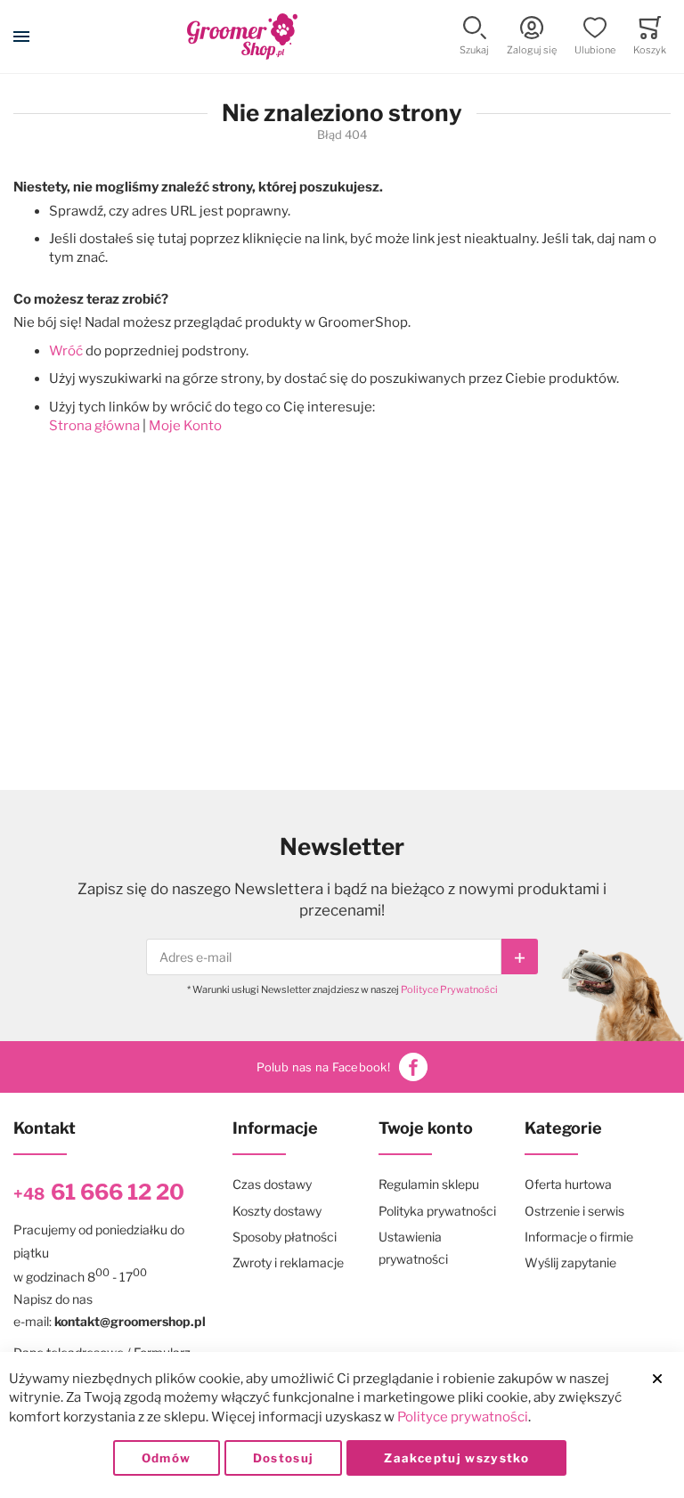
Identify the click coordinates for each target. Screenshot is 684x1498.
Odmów (166, 1458)
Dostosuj (283, 1458)
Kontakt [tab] (44, 1128)
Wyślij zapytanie (570, 1262)
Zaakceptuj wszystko (456, 1458)
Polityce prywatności (462, 1417)
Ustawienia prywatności (413, 1247)
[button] (474, 37)
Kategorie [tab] (563, 1128)
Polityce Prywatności (449, 989)
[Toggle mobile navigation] (21, 36)
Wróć (66, 351)
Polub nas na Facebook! (323, 1067)
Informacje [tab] (275, 1128)
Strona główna (94, 426)
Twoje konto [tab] (426, 1128)
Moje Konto (185, 426)
